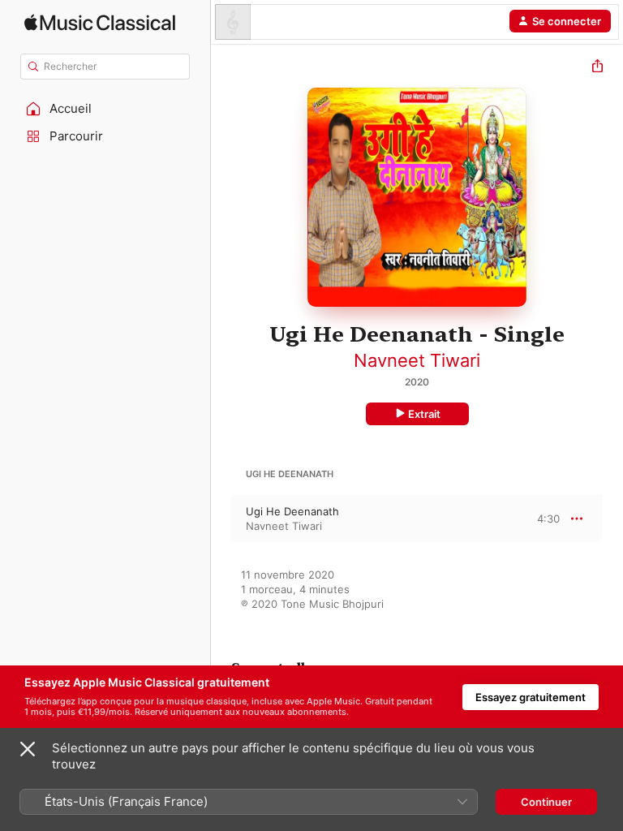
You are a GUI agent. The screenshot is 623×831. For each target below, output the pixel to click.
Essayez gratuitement (530, 697)
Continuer (546, 801)
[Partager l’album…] (597, 67)
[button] (105, 109)
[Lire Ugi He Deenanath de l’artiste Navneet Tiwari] (221, 518)
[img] (99, 22)
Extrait (424, 413)
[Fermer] (27, 749)
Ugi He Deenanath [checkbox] (292, 511)
